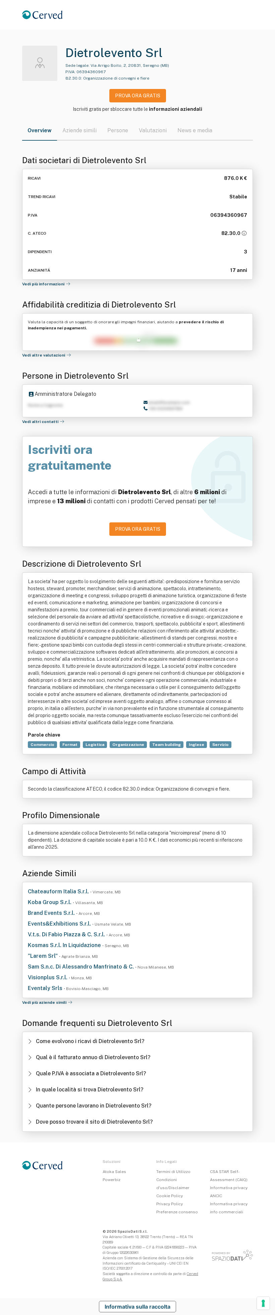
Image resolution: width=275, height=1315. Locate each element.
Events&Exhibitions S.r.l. (60, 924)
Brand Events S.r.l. (52, 913)
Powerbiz (111, 1179)
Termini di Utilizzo (173, 1171)
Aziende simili (79, 130)
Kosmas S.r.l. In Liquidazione (65, 945)
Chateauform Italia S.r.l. (59, 891)
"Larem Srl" (43, 956)
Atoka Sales (114, 1171)
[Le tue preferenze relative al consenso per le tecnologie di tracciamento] (263, 1303)
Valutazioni (153, 130)
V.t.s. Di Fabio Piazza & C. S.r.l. (67, 934)
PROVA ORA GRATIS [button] (137, 95)
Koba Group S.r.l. (50, 902)
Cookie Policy (169, 1195)
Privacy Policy (169, 1204)
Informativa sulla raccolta (137, 1306)
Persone (117, 130)
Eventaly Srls (46, 988)
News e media (194, 130)
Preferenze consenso (177, 1212)
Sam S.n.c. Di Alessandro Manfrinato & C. (81, 967)
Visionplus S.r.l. (48, 977)
